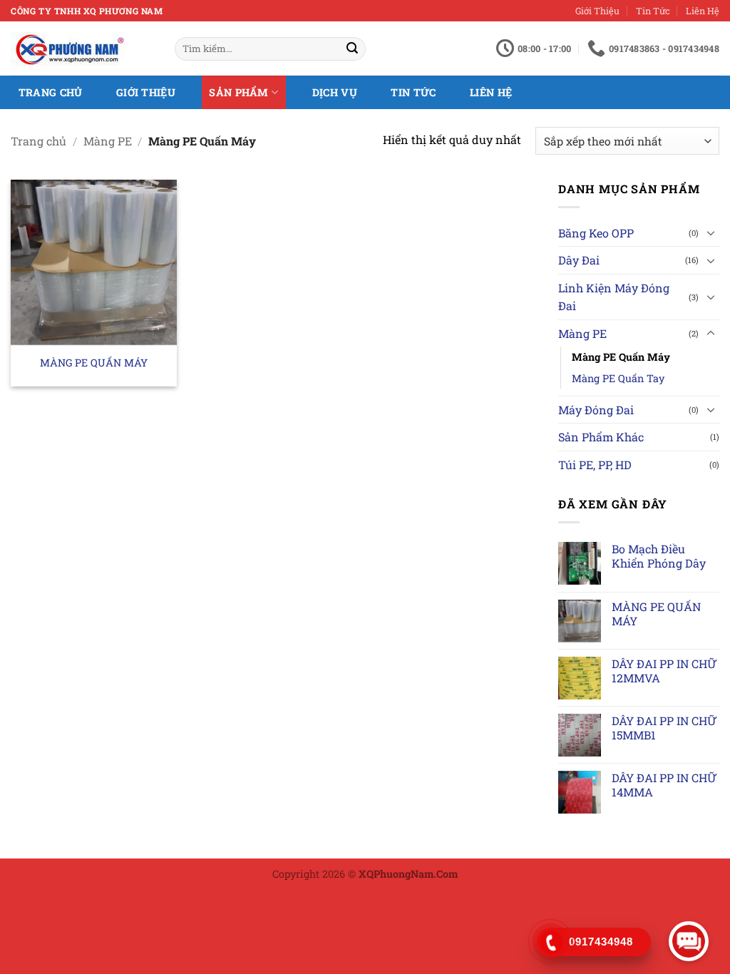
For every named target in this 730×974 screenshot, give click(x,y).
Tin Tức (653, 10)
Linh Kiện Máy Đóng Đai (613, 297)
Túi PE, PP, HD (595, 464)
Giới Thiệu (597, 10)
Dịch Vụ (334, 92)
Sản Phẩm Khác (601, 436)
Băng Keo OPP (596, 232)
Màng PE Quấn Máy (621, 357)
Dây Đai (579, 259)
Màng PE (107, 140)
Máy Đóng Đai (596, 409)
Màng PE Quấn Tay (618, 378)
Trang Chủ (51, 92)
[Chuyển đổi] (710, 232)
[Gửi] (352, 49)
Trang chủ (38, 140)
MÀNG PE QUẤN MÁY (94, 363)
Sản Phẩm (238, 92)
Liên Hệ (702, 10)
